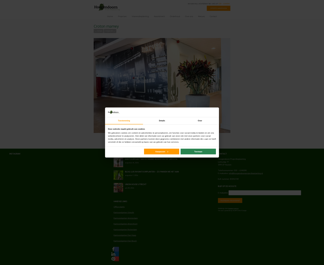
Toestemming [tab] (124, 121)
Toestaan (198, 151)
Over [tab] (200, 121)
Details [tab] (162, 121)
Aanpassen (160, 151)
